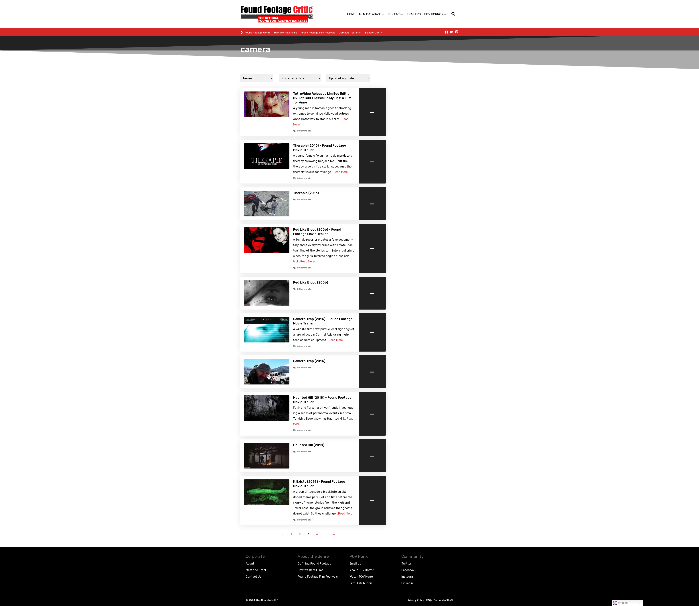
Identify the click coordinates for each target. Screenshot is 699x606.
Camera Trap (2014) (309, 361)
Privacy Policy (416, 600)
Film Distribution (361, 583)
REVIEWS (394, 14)
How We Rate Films (285, 32)
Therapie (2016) (306, 193)
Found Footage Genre (257, 32)
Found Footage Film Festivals (318, 32)
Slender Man (372, 32)
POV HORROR (433, 14)
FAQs (429, 600)
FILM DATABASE (370, 14)
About (250, 563)
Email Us (355, 563)
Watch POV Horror (362, 576)
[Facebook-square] (446, 32)
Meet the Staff (256, 570)
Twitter (406, 563)
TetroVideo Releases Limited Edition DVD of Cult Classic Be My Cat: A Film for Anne (322, 98)
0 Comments (304, 130)
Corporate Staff (443, 600)
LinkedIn (407, 583)
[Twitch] (456, 32)
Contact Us (253, 576)
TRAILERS (414, 14)
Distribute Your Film (350, 32)
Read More (340, 172)
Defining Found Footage (314, 563)
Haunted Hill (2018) (308, 445)
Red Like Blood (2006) (310, 282)
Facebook (407, 570)
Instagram (408, 576)
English (622, 602)
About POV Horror (362, 570)
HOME (351, 14)
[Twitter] (451, 32)
